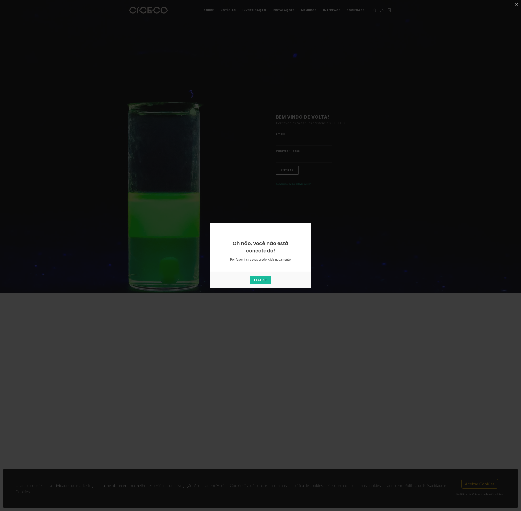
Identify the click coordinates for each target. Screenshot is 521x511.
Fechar (260, 280)
